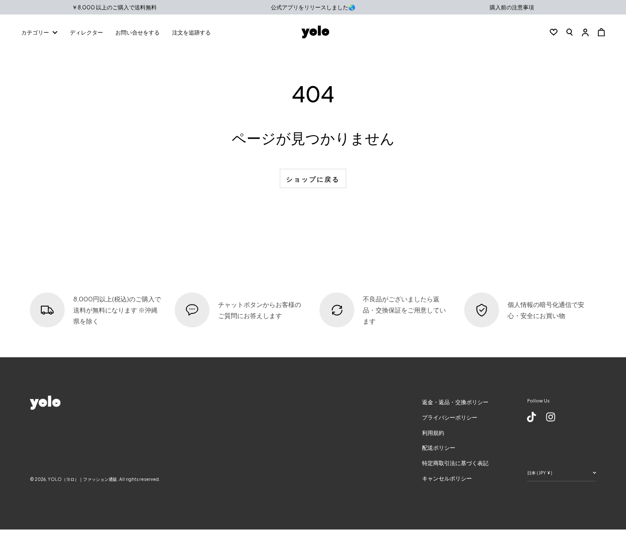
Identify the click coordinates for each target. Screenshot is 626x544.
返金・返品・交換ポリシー (455, 402)
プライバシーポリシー (449, 417)
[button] (569, 32)
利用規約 (433, 432)
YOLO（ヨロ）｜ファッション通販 (82, 479)
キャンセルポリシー (447, 478)
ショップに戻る (313, 179)
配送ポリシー (438, 447)
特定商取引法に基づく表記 (455, 463)
